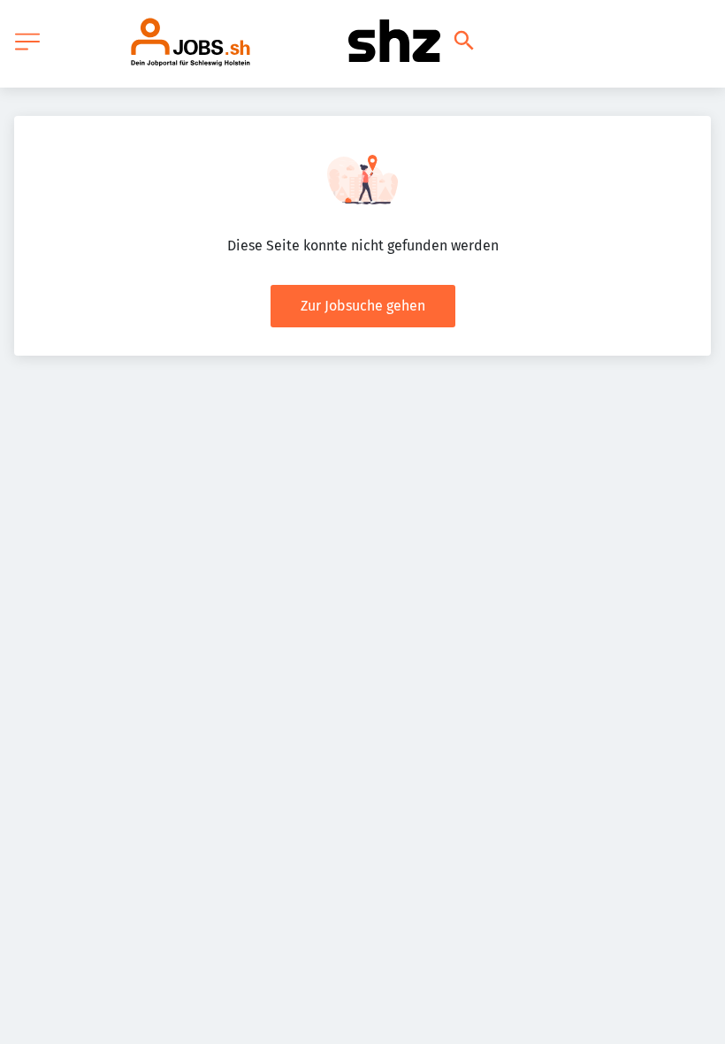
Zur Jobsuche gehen (363, 305)
